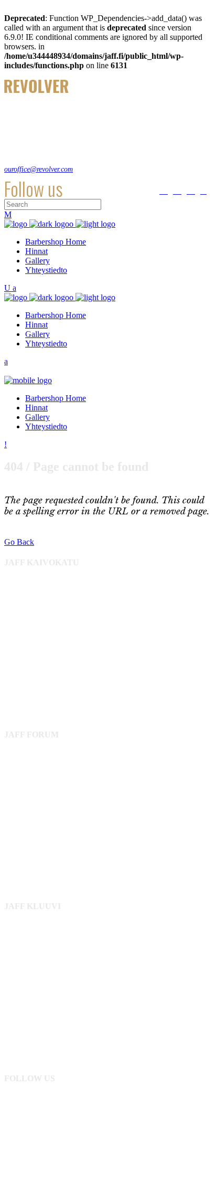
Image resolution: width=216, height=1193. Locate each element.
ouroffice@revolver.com (38, 169)
